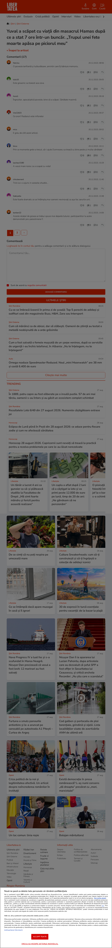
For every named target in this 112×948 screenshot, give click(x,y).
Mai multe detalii (100, 898)
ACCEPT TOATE (40, 936)
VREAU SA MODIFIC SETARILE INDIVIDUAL (39, 944)
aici (103, 906)
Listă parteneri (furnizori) (13, 930)
